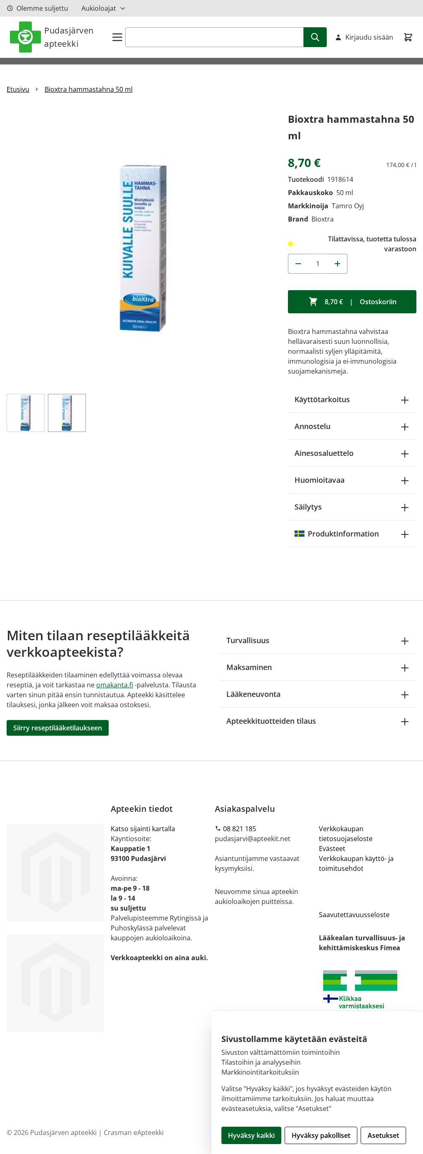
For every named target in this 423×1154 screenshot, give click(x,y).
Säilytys (308, 507)
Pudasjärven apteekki (69, 37)
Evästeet (332, 848)
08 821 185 (239, 828)
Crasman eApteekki (134, 1132)
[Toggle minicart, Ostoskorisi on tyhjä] (408, 37)
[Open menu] (117, 37)
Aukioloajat (98, 8)
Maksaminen (249, 667)
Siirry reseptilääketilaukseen (57, 727)
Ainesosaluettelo (324, 453)
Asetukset (383, 1135)
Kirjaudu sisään (369, 37)
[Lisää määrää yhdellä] (337, 264)
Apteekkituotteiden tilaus (271, 721)
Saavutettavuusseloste (354, 914)
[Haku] (315, 37)
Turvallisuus (247, 640)
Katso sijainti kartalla (143, 828)
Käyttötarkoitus (322, 399)
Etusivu (18, 89)
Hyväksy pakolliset (321, 1135)
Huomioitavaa (320, 480)
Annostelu (312, 426)
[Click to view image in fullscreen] (143, 247)
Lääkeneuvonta (253, 694)
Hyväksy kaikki (251, 1135)
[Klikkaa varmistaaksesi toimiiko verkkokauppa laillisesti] (367, 1000)
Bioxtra (322, 219)
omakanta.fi (114, 684)
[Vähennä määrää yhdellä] (298, 264)
